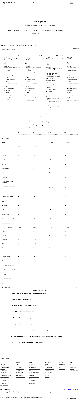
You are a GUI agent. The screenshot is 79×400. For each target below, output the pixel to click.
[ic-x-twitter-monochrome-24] (69, 389)
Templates (31, 370)
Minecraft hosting (3, 378)
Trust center (47, 377)
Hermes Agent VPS (4, 380)
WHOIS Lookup (19, 370)
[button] (39, 293)
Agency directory (48, 372)
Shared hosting (3, 365)
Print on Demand (32, 373)
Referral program (48, 370)
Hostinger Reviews (48, 365)
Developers (28, 2)
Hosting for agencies (4, 377)
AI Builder (31, 364)
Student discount (62, 369)
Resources (35, 2)
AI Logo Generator (33, 380)
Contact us (72, 369)
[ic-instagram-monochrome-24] (66, 389)
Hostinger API (32, 383)
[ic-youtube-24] (71, 389)
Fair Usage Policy (46, 113)
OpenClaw (2, 381)
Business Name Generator (34, 377)
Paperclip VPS (3, 383)
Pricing (15, 2)
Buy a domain (18, 365)
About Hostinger (62, 364)
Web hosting (2, 364)
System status (47, 375)
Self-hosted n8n (3, 370)
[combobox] (76, 49)
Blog (60, 367)
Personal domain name (20, 377)
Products (20, 2)
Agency (13, 49)
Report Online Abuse (74, 370)
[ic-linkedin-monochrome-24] (62, 389)
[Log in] (75, 2)
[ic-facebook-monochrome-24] (64, 389)
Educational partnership (49, 369)
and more (23, 392)
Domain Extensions (20, 375)
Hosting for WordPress (4, 367)
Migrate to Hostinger (33, 381)
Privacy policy (62, 392)
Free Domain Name (20, 369)
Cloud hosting (3, 373)
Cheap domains (19, 367)
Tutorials (71, 364)
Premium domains (19, 378)
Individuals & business (6, 49)
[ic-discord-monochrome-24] (78, 389)
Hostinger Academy (74, 367)
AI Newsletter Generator (34, 378)
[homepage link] (7, 3)
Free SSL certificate (20, 372)
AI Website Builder (33, 367)
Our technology (62, 365)
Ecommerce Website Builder (34, 369)
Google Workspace (4, 385)
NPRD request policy (54, 392)
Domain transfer (19, 373)
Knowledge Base (73, 365)
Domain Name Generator (34, 372)
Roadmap (47, 373)
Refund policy (68, 392)
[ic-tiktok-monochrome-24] (75, 389)
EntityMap (47, 380)
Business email (3, 372)
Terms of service (75, 392)
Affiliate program (48, 367)
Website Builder (32, 365)
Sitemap (46, 378)
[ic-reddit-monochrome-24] (73, 389)
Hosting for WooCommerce (5, 375)
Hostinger (2, 358)
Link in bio (31, 375)
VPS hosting (2, 369)
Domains (17, 364)
